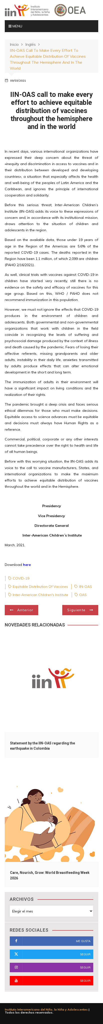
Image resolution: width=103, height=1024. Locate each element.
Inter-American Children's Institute (40, 595)
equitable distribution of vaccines (40, 586)
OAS (83, 595)
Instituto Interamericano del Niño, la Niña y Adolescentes (46, 1009)
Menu (17, 26)
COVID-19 (21, 578)
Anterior (25, 610)
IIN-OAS (85, 586)
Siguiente (76, 610)
